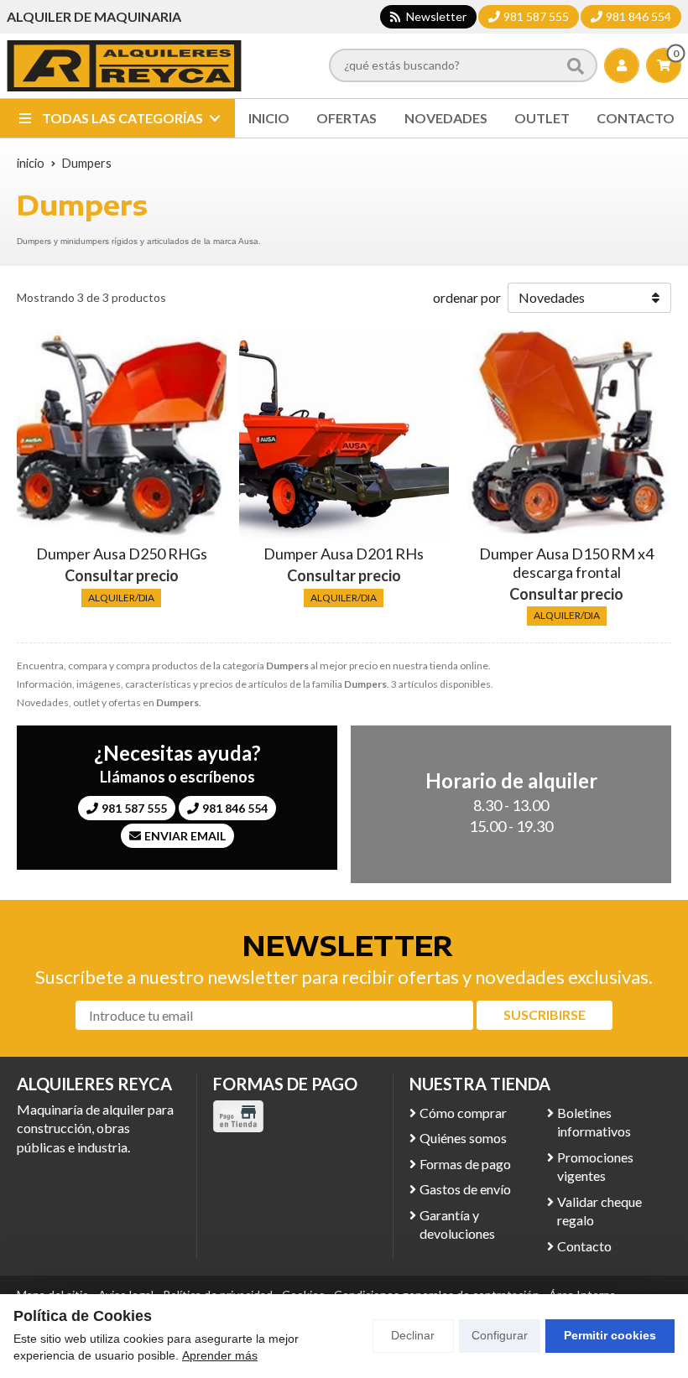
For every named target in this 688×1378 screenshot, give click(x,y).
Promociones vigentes (595, 1166)
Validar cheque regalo (599, 1210)
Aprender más (220, 1355)
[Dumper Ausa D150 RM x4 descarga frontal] (566, 434)
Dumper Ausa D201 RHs (343, 553)
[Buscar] (575, 65)
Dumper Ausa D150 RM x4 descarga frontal (566, 562)
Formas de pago (465, 1164)
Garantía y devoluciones (457, 1224)
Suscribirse (544, 1014)
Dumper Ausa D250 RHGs (121, 553)
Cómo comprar (463, 1113)
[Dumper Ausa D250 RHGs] (122, 434)
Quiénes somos (463, 1138)
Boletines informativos (594, 1122)
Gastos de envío (465, 1189)
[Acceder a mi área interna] (621, 65)
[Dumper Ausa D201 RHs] (344, 434)
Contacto (584, 1246)
